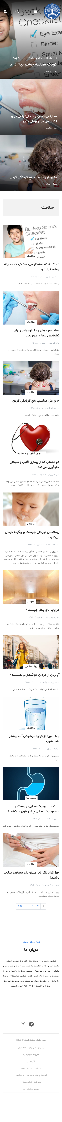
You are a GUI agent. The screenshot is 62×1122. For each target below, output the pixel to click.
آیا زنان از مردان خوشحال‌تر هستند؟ (34, 675)
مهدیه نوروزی (53, 748)
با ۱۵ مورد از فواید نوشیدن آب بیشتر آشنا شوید (34, 739)
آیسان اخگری (53, 885)
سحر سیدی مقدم (51, 617)
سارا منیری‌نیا (53, 474)
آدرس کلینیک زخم (31, 1089)
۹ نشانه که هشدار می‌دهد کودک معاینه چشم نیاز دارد (31, 39)
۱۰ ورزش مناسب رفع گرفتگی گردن (31, 163)
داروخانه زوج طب (31, 1054)
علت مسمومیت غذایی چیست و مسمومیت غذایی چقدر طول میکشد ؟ (33, 809)
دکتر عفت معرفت (51, 544)
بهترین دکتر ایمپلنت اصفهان (31, 1047)
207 (20, 906)
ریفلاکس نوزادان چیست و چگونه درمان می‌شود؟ (32, 535)
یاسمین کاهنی (52, 276)
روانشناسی (31, 666)
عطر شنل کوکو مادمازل (31, 1082)
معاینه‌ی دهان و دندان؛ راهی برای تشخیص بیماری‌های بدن (31, 107)
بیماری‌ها (31, 798)
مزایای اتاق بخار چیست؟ (42, 610)
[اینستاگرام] (23, 1024)
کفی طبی (31, 1061)
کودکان (31, 524)
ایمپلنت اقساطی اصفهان (31, 1068)
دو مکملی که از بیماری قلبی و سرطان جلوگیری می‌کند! (34, 465)
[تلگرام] (31, 1024)
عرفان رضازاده (53, 408)
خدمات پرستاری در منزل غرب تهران (31, 1075)
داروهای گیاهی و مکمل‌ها (31, 454)
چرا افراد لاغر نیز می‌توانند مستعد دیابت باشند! (31, 875)
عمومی (31, 601)
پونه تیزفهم (54, 343)
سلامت (31, 256)
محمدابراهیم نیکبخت (49, 682)
